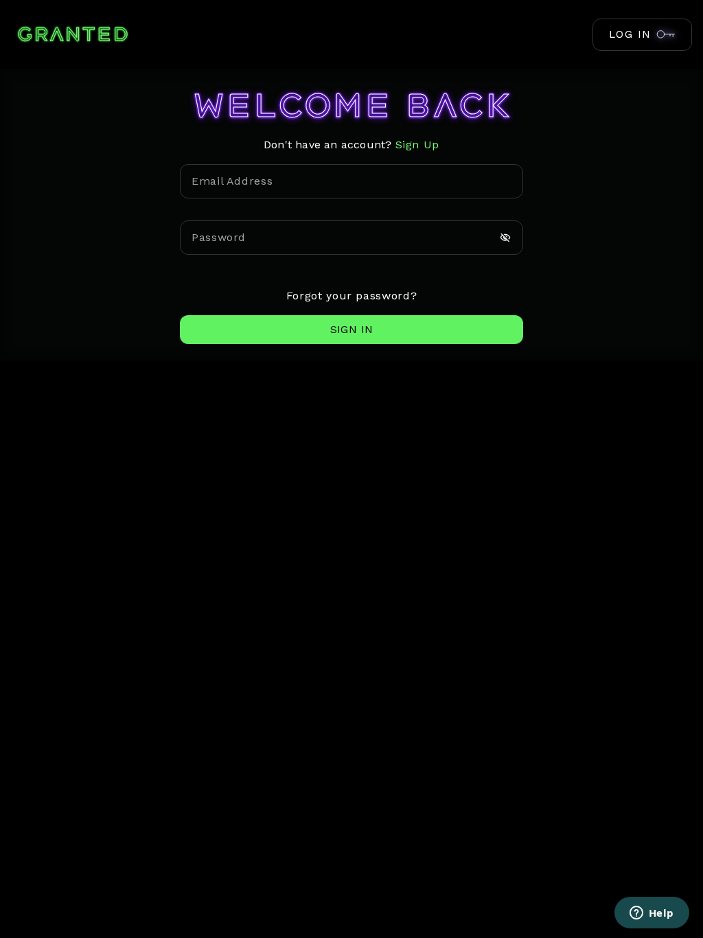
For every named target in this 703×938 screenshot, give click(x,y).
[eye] (505, 237)
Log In (630, 34)
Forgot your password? (351, 295)
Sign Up (417, 144)
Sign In (351, 329)
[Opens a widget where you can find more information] (651, 914)
